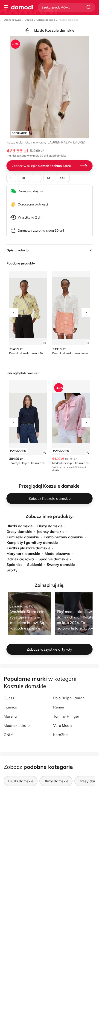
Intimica (10, 707)
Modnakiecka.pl (17, 725)
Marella (10, 716)
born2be (60, 734)
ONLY (8, 734)
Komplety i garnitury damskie (32, 542)
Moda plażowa (57, 553)
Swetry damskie (61, 564)
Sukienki (34, 564)
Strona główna (12, 19)
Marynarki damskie (23, 553)
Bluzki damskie (19, 526)
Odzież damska (45, 19)
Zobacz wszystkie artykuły (49, 649)
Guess (9, 698)
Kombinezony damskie (63, 537)
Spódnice (14, 564)
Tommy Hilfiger (66, 716)
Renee (58, 707)
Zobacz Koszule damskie (50, 498)
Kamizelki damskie (22, 537)
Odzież (29, 19)
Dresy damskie (19, 531)
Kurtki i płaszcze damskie (28, 548)
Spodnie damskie (53, 559)
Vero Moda (62, 725)
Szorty (11, 570)
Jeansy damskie (50, 531)
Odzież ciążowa (20, 559)
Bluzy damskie (50, 526)
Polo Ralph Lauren (68, 698)
